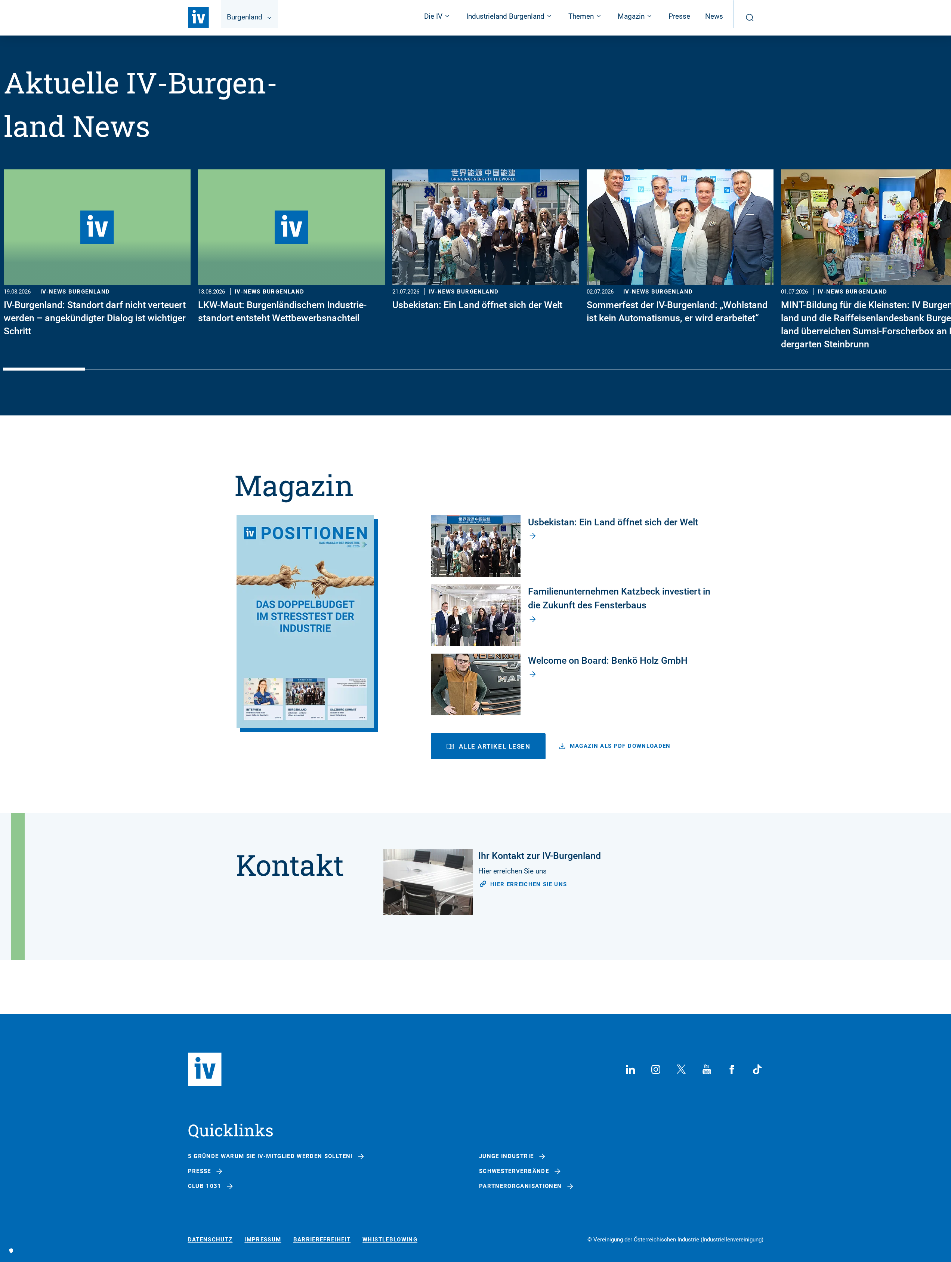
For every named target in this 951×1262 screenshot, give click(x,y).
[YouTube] (707, 1069)
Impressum (262, 1240)
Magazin (294, 485)
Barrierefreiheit (322, 1240)
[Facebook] (732, 1069)
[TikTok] (757, 1069)
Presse (679, 16)
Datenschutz (210, 1240)
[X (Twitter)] (681, 1069)
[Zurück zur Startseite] (198, 17)
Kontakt (290, 864)
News (714, 16)
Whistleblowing (389, 1240)
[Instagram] (656, 1069)
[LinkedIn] (630, 1069)
